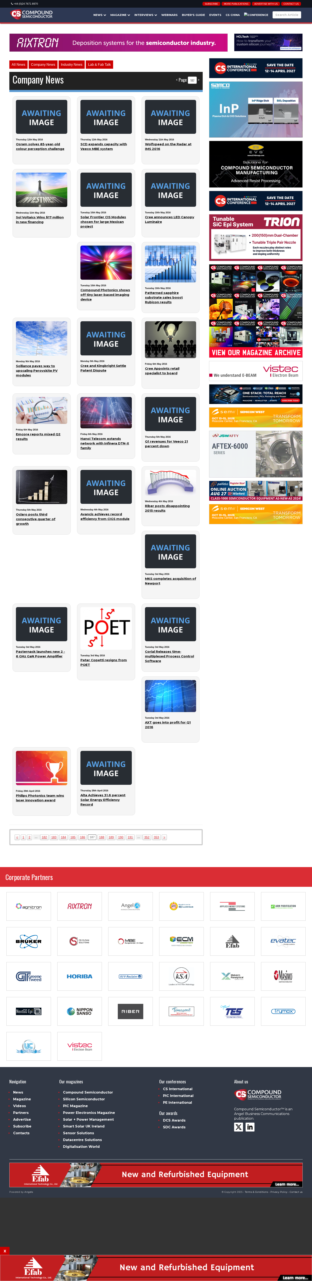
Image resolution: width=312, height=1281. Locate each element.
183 (53, 837)
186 (82, 837)
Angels (28, 1191)
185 (73, 837)
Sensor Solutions (78, 1133)
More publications (236, 4)
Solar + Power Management (88, 1120)
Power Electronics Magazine (89, 1113)
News (98, 15)
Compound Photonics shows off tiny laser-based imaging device (105, 294)
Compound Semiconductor (88, 1092)
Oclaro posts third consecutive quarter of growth (35, 519)
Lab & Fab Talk (99, 64)
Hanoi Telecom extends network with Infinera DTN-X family (104, 443)
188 (101, 837)
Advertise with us (266, 4)
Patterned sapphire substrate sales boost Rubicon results (164, 297)
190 (120, 837)
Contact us (291, 4)
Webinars (169, 15)
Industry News (71, 64)
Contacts (21, 1133)
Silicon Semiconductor (84, 1099)
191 (130, 837)
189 (111, 837)
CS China (233, 15)
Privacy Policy (279, 1191)
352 (146, 837)
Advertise (22, 1120)
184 (63, 837)
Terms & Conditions (256, 1191)
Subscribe (211, 4)
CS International (178, 1089)
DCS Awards (174, 1120)
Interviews (144, 15)
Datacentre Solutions (82, 1140)
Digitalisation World (81, 1147)
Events (215, 15)
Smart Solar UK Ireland (84, 1126)
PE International (177, 1103)
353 (156, 837)
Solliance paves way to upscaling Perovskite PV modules (37, 370)
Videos (19, 1106)
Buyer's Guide (193, 15)
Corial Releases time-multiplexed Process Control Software (169, 656)
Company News (43, 64)
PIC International (178, 1096)
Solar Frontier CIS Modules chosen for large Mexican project (103, 221)
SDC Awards (174, 1127)
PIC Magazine (75, 1106)
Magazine (118, 15)
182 (44, 837)
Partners (21, 1113)
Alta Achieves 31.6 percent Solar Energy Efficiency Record (102, 799)
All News (18, 64)
